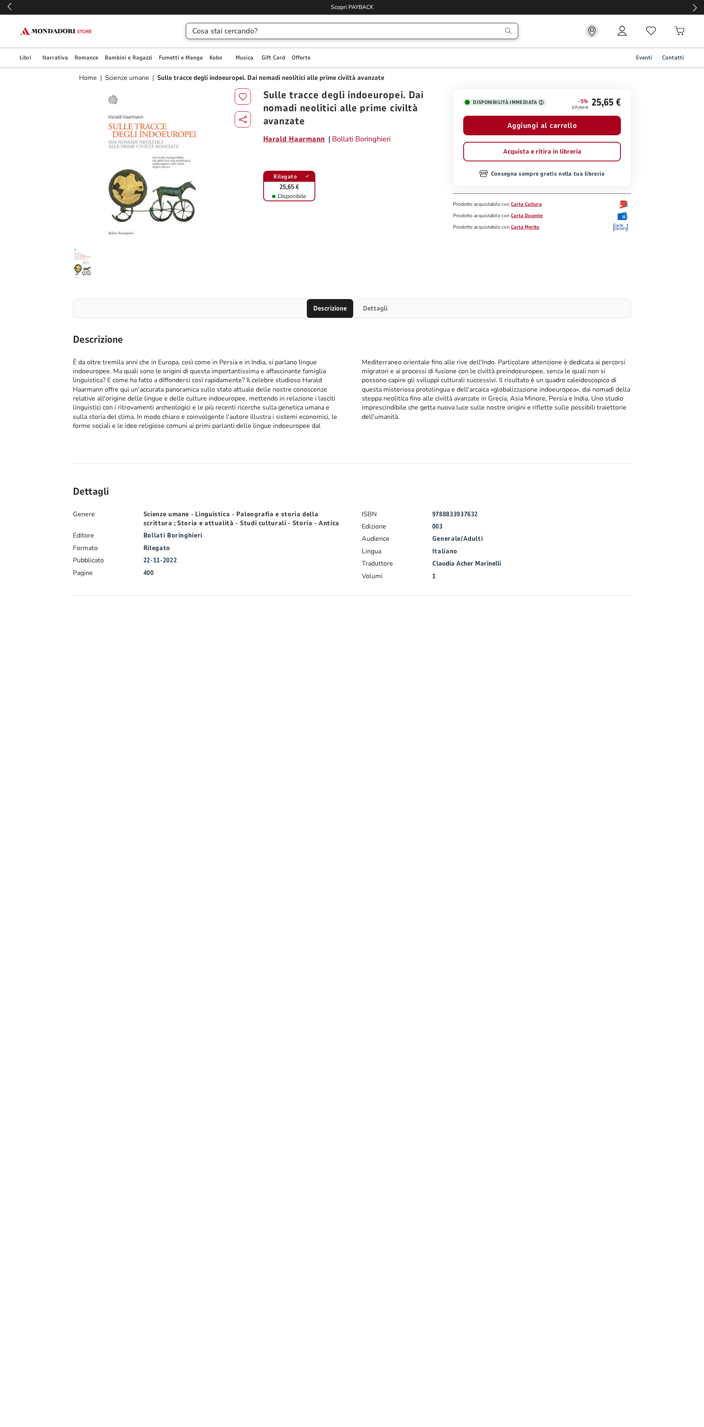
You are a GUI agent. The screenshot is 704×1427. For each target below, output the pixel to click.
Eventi (644, 58)
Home (89, 77)
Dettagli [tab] (375, 308)
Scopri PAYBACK (352, 7)
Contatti (673, 58)
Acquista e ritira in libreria (542, 151)
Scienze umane (127, 77)
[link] (591, 30)
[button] (243, 119)
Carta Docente (527, 215)
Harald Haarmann (294, 139)
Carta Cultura (526, 204)
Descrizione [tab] (330, 308)
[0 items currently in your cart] (679, 31)
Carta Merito (525, 227)
